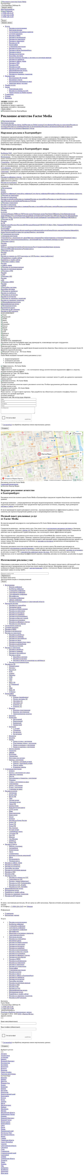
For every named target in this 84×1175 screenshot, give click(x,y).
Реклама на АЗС (14, 67)
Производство (10, 76)
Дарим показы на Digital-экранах (20, 92)
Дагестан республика (8, 1074)
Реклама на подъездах (16, 54)
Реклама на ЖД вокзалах (17, 68)
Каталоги (17, 230)
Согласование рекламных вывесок (21, 32)
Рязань (3, 1136)
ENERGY (73, 217)
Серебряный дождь (44, 217)
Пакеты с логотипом (37, 232)
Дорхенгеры (9, 232)
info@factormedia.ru (7, 9)
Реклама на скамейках (16, 126)
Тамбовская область (8, 1158)
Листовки (4, 230)
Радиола (45, 215)
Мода (10, 249)
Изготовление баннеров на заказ (20, 81)
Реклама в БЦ (14, 65)
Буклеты (45, 230)
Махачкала (4, 1109)
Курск (3, 1100)
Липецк (3, 1101)
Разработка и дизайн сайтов (18, 994)
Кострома (4, 1090)
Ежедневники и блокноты (55, 238)
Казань (3, 1085)
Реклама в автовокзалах (17, 37)
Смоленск (4, 1147)
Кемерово (4, 1087)
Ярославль (4, 1173)
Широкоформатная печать (18, 70)
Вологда (4, 1068)
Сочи (3, 1149)
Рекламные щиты (15, 940)
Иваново (4, 1077)
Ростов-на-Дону (6, 1133)
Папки (50, 230)
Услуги (4, 20)
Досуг (35, 247)
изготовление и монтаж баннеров (22, 548)
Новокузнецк (5, 1122)
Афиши (73, 230)
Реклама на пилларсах (16, 946)
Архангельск (5, 1055)
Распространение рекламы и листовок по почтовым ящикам (30, 57)
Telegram (30, 906)
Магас (3, 1103)
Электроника (19, 239)
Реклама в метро (51, 206)
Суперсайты (5, 125)
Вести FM (19, 214)
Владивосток (5, 1063)
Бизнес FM (12, 214)
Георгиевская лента (16, 89)
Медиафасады (53, 193)
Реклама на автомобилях (13, 201)
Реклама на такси (54, 199)
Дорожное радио (39, 214)
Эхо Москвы (69, 215)
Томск (3, 1162)
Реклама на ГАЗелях (29, 201)
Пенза (3, 1127)
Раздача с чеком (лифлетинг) (44, 256)
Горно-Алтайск (6, 1072)
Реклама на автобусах (8, 199)
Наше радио (34, 215)
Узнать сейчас (6, 109)
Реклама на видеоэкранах (18, 28)
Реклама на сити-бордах (17, 957)
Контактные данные (12, 915)
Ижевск (3, 1079)
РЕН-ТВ (73, 225)
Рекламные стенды (15, 80)
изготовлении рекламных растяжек (59, 528)
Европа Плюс (59, 214)
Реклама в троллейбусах (37, 206)
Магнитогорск (6, 1105)
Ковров (3, 1088)
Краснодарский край (8, 1094)
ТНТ (43, 225)
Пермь (3, 1129)
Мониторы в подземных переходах (70, 193)
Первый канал (6, 225)
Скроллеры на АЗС (27, 256)
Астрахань (4, 1057)
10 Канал (79, 225)
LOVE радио (13, 215)
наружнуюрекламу (36, 568)
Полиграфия (13, 45)
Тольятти (4, 1160)
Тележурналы (28, 247)
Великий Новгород (7, 1061)
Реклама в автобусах (8, 206)
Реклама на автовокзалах (17, 961)
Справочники (41, 247)
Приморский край (7, 1131)
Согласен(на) (7, 425)
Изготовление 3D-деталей (18, 78)
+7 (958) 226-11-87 (7, 13)
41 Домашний (60, 225)
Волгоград (4, 1066)
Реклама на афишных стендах (11, 177)
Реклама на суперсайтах (17, 939)
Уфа (2, 1166)
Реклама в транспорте (16, 41)
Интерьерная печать (16, 72)
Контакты (8, 98)
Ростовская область (7, 1134)
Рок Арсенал (14, 217)
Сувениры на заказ (57, 239)
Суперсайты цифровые (23, 193)
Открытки (66, 230)
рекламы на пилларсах (45, 541)
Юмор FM (66, 217)
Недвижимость (17, 249)
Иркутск (4, 1081)
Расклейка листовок (16, 56)
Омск (3, 1125)
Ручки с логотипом (44, 239)
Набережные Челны (8, 1114)
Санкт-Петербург (7, 1142)
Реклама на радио (15, 48)
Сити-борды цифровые (40, 193)
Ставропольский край (8, 1153)
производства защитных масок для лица (35, 552)
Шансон (54, 217)
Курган (3, 1098)
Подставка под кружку (22, 232)
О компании (9, 94)
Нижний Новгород (7, 1118)
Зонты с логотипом (30, 239)
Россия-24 (20, 225)
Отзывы (8, 96)
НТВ (25, 225)
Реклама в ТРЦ (14, 63)
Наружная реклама (15, 30)
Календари (24, 230)
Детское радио (28, 214)
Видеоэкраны (5, 157)
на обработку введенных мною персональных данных (26, 425)
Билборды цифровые (8, 193)
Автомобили (18, 247)
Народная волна (24, 215)
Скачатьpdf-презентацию (9, 484)
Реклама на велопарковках (33, 126)
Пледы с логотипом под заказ (16, 238)
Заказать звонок (7, 7)
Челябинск (4, 1169)
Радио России (60, 215)
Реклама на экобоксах (16, 59)
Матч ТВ (52, 225)
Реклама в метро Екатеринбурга (20, 50)
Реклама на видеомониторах (67, 206)
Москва (3, 1111)
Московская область (8, 1112)
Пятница (36, 225)
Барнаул (3, 1059)
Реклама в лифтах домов (17, 61)
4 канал (30, 225)
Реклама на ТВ (14, 43)
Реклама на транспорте (17, 39)
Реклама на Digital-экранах (34, 125)
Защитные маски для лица (18, 83)
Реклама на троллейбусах (39, 199)
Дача (46, 214)
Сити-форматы (48, 125)
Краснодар (4, 1092)
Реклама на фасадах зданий (18, 951)
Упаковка (67, 238)
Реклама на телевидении (17, 966)
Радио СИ (51, 215)
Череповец (4, 1171)
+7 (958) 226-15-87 (7, 17)
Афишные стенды (28, 128)
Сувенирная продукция (17, 46)
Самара (3, 1138)
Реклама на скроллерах (62, 125)
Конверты (38, 230)
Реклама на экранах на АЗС (18, 91)
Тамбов (3, 1157)
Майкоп (3, 1107)
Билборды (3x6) (6, 153)
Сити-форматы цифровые (18, 929)
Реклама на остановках (14, 128)
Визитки (11, 230)
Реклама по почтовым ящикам (19, 983)
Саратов (4, 1144)
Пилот (40, 215)
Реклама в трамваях (22, 206)
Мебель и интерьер (7, 247)
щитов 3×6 (26, 530)
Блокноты (31, 230)
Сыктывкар (5, 1155)
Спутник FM (23, 217)
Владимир (4, 1065)
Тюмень (3, 1164)
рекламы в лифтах (7, 506)
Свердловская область (16, 935)
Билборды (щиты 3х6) (17, 125)
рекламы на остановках (74, 550)
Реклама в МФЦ (14, 35)
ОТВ (40, 225)
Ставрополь (5, 1151)
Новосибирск (5, 1123)
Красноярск (5, 1096)
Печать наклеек (57, 230)
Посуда (43, 238)
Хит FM (60, 217)
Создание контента (15, 34)
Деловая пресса (28, 249)
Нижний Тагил (6, 1120)
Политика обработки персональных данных (16, 1012)
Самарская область (7, 1140)
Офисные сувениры (34, 238)
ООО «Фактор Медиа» (26, 1014)
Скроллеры (5, 171)
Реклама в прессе (15, 52)
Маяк (7, 215)
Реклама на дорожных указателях (20, 74)
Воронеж (4, 1070)
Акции (7, 87)
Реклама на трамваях (23, 199)
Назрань (4, 1116)
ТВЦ (68, 225)
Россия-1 (14, 225)
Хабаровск (4, 1168)
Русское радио (33, 217)
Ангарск (4, 1054)
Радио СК (6, 217)
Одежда (3, 238)
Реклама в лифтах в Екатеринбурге (21, 975)
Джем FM (51, 214)
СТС (47, 225)
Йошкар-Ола (5, 1083)
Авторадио (5, 214)
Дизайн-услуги (10, 85)
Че (65, 225)
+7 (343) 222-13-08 (7, 15)
